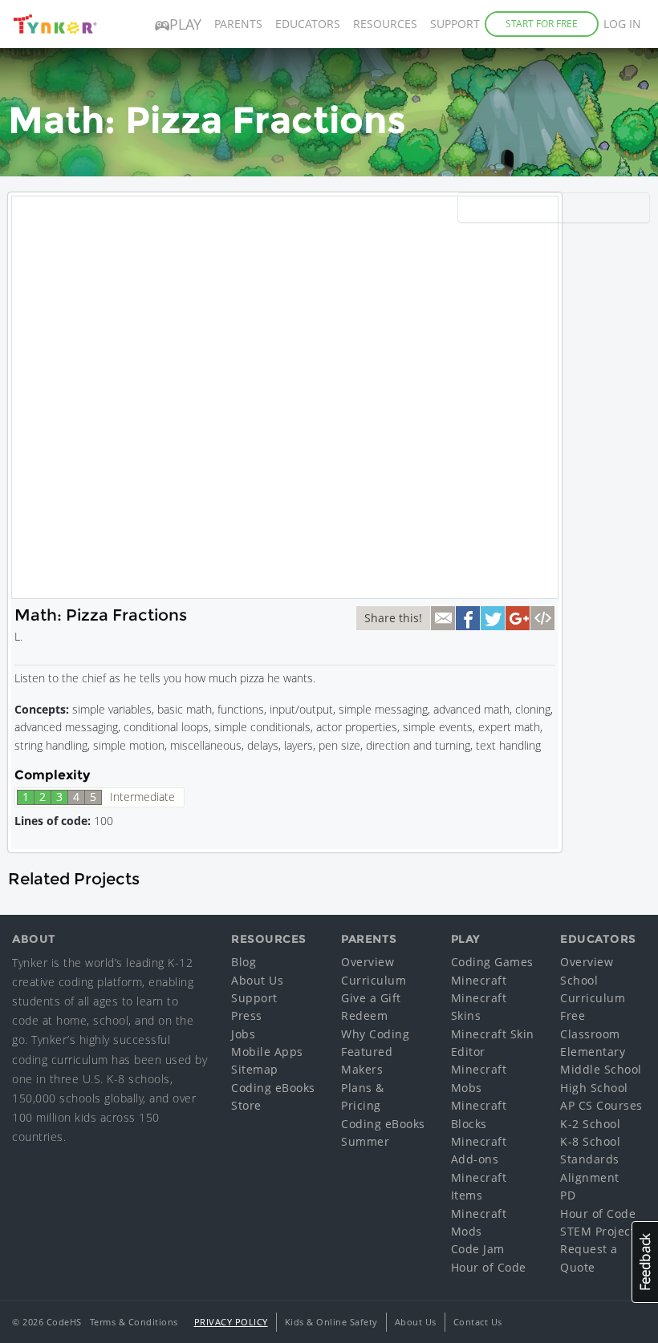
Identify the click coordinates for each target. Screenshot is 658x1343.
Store (246, 1105)
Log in (622, 23)
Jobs (243, 1034)
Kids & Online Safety (331, 1322)
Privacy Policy (231, 1322)
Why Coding (375, 1034)
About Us (257, 980)
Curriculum (373, 980)
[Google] (518, 618)
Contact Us (477, 1322)
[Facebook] (468, 618)
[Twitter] (493, 618)
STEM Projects (600, 1231)
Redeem (364, 1015)
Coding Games (492, 961)
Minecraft (479, 980)
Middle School (601, 1069)
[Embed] (542, 618)
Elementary (592, 1051)
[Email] (443, 618)
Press (246, 1015)
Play (185, 24)
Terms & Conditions (134, 1322)
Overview (367, 961)
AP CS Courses (601, 1105)
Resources (385, 23)
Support (455, 23)
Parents (238, 23)
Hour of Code (488, 1267)
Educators (307, 23)
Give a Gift (371, 997)
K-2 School (590, 1123)
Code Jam (478, 1248)
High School (594, 1087)
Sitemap (254, 1069)
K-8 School (590, 1141)
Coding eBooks (273, 1087)
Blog (243, 961)
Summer (365, 1141)
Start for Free (542, 23)
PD (567, 1195)
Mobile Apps (267, 1051)
